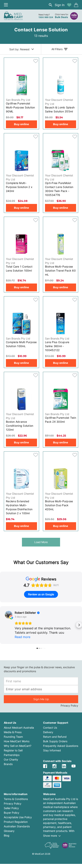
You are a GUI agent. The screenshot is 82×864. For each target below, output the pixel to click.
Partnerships (11, 755)
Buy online (21, 124)
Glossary (9, 830)
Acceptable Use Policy (18, 817)
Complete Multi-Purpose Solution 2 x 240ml (19, 187)
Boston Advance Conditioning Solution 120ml (19, 425)
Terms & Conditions (16, 799)
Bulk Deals (61, 17)
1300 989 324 (46, 17)
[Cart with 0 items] (76, 5)
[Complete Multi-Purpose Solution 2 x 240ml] (21, 160)
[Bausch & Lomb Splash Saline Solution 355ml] (60, 84)
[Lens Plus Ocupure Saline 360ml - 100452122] (60, 323)
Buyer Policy (11, 812)
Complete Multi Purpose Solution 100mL (21, 344)
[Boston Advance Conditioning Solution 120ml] (21, 399)
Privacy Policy (69, 705)
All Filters (57, 49)
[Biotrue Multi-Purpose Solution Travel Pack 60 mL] (60, 244)
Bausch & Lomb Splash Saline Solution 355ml (60, 109)
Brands (8, 764)
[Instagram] (54, 766)
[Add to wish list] (69, 5)
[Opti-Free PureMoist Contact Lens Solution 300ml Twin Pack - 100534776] (60, 160)
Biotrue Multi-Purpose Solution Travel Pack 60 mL (60, 270)
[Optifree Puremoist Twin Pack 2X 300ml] (60, 399)
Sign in (59, 5)
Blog (6, 835)
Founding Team (13, 736)
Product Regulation (16, 821)
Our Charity (11, 759)
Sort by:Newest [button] (19, 49)
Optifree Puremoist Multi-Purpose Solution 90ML (20, 107)
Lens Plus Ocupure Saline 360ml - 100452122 (57, 346)
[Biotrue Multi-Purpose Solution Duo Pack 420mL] (60, 478)
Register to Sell (13, 750)
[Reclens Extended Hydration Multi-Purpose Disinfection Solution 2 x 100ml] (21, 478)
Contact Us (50, 727)
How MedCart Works (16, 741)
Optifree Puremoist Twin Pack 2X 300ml (60, 419)
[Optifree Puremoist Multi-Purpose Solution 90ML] (21, 84)
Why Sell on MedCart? (17, 745)
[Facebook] (45, 766)
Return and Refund (55, 736)
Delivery (48, 732)
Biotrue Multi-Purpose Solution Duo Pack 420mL (59, 505)
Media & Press (13, 732)
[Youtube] (74, 766)
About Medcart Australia (19, 727)
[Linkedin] (64, 766)
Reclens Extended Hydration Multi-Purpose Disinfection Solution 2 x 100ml (19, 507)
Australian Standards (17, 826)
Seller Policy (11, 808)
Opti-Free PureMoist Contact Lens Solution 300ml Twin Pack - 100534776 (59, 189)
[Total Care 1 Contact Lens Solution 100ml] (21, 244)
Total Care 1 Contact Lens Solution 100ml (19, 268)
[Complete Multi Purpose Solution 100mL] (21, 323)
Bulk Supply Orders (55, 741)
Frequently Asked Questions (60, 745)
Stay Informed (52, 750)
